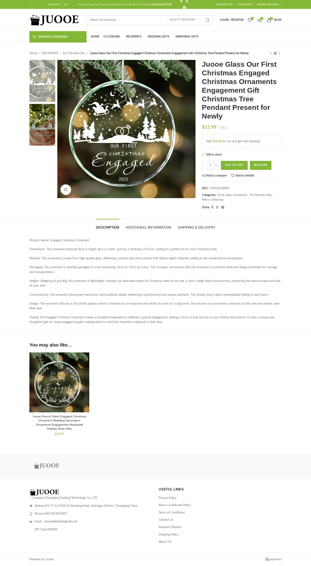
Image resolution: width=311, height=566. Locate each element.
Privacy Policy (167, 498)
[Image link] (45, 492)
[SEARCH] (208, 20)
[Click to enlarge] (66, 189)
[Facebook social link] (212, 207)
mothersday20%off (161, 4)
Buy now (260, 165)
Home (33, 53)
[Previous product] (271, 53)
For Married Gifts (74, 53)
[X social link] (217, 207)
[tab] (107, 225)
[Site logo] (55, 19)
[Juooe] (47, 465)
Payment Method (170, 527)
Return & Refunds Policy (175, 505)
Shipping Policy (168, 534)
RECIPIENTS (50, 53)
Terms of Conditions (172, 512)
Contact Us (166, 519)
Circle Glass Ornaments (232, 195)
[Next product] (279, 53)
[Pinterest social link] (184, 7)
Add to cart (234, 165)
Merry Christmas (212, 199)
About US (165, 541)
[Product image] (59, 382)
